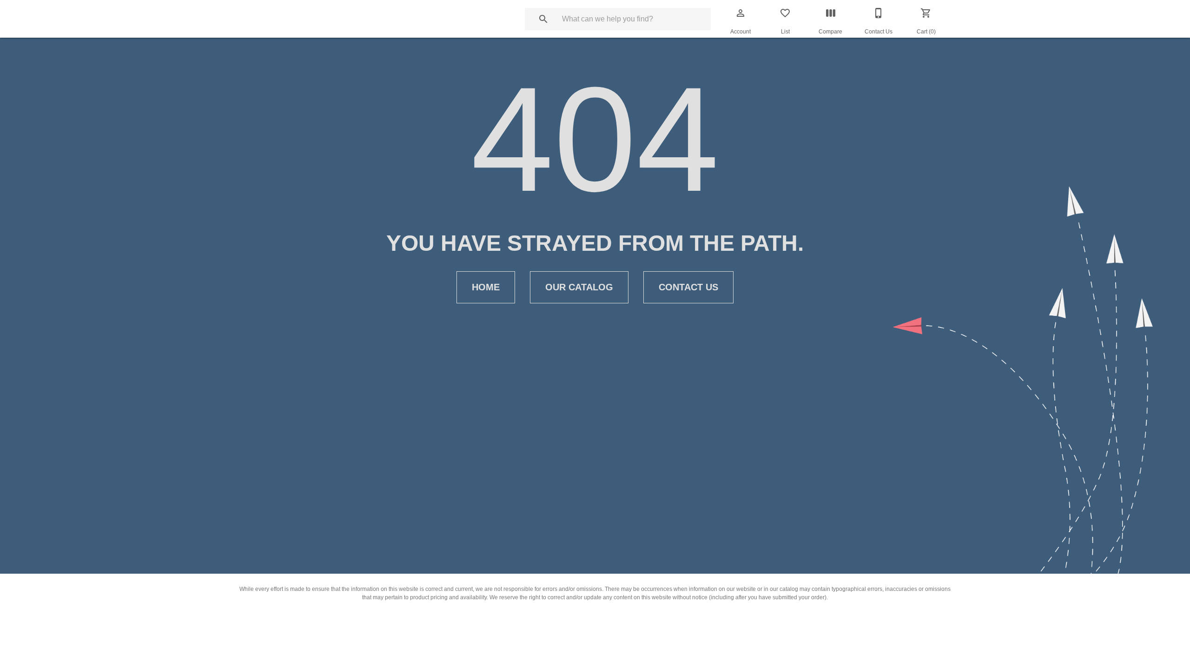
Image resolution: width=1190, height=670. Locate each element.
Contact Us (688, 287)
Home (486, 287)
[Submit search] (543, 19)
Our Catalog (579, 287)
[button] (740, 13)
